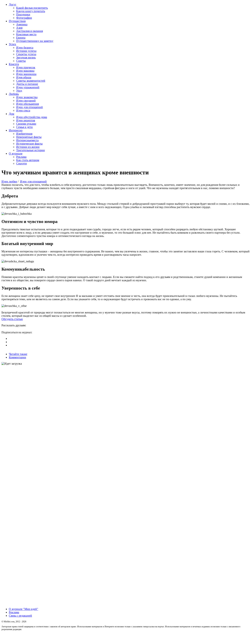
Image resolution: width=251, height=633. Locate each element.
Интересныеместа (27, 140)
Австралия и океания (29, 31)
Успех (12, 44)
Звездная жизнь (26, 57)
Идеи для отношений (29, 107)
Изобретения (24, 133)
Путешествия (17, 21)
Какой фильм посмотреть (32, 7)
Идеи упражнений (27, 87)
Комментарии (17, 357)
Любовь (14, 93)
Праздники (23, 14)
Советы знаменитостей (30, 80)
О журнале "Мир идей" (23, 609)
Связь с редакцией (20, 615)
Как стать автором (27, 160)
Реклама (21, 156)
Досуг (12, 4)
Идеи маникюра (26, 74)
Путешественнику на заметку (34, 40)
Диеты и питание (27, 84)
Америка (21, 24)
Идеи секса (23, 110)
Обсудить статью (12, 319)
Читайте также (18, 354)
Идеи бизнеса (24, 47)
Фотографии (24, 17)
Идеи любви (9, 181)
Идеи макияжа (25, 70)
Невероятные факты (29, 137)
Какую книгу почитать (30, 11)
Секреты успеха (26, 54)
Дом (11, 113)
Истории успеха (26, 50)
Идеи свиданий (26, 100)
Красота (14, 64)
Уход (19, 90)
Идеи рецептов (25, 120)
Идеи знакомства (26, 97)
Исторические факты (29, 143)
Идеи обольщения (27, 103)
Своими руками (26, 123)
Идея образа (23, 77)
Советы (21, 60)
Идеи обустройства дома (31, 117)
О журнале (15, 153)
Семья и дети (24, 127)
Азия (19, 27)
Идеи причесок (25, 67)
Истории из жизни (28, 146)
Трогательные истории (30, 150)
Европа (20, 37)
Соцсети (21, 163)
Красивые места (26, 34)
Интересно (15, 130)
